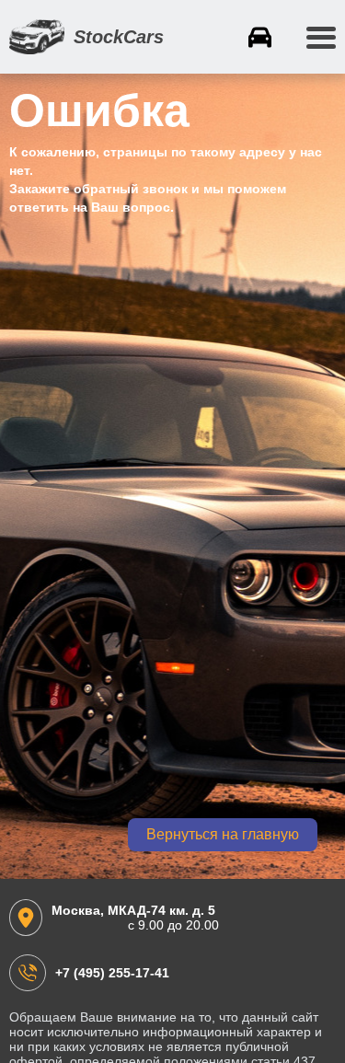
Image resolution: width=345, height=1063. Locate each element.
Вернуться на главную (222, 834)
